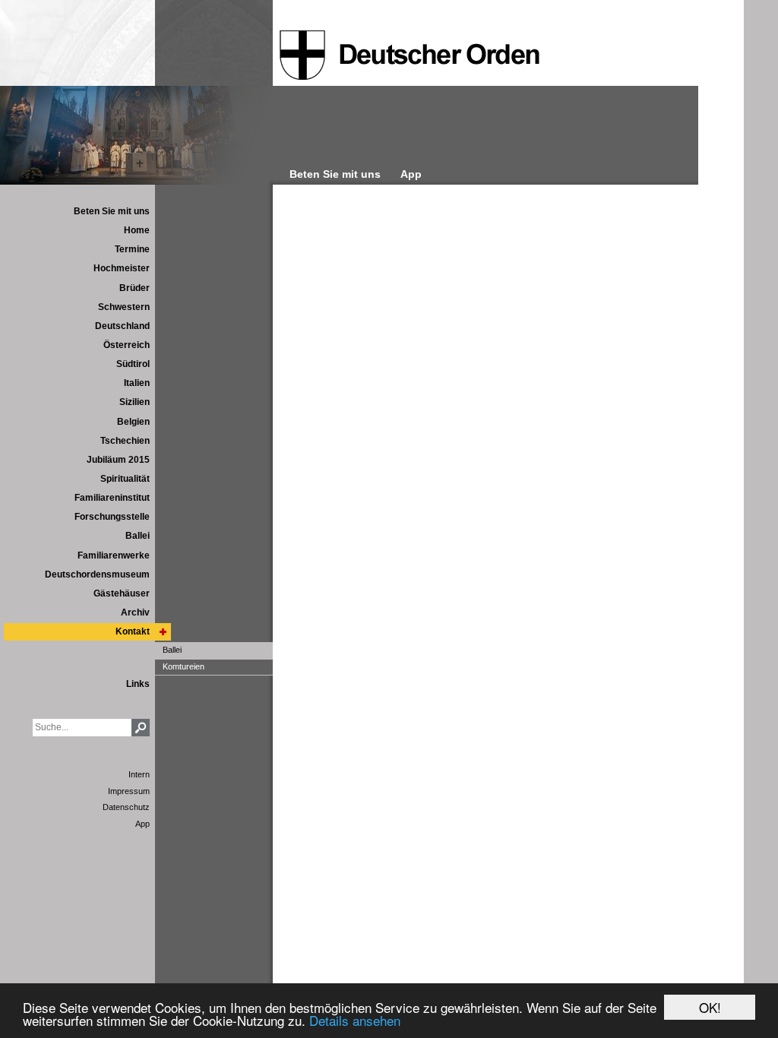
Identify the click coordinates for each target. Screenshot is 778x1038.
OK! (710, 1007)
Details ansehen (354, 1020)
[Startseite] (409, 55)
